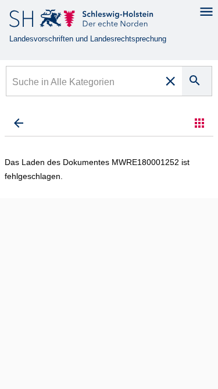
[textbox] (83, 83)
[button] (199, 123)
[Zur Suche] (18, 123)
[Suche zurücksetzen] (170, 81)
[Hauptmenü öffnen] (206, 11)
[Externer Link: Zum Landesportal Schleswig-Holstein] (82, 20)
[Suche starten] (197, 81)
